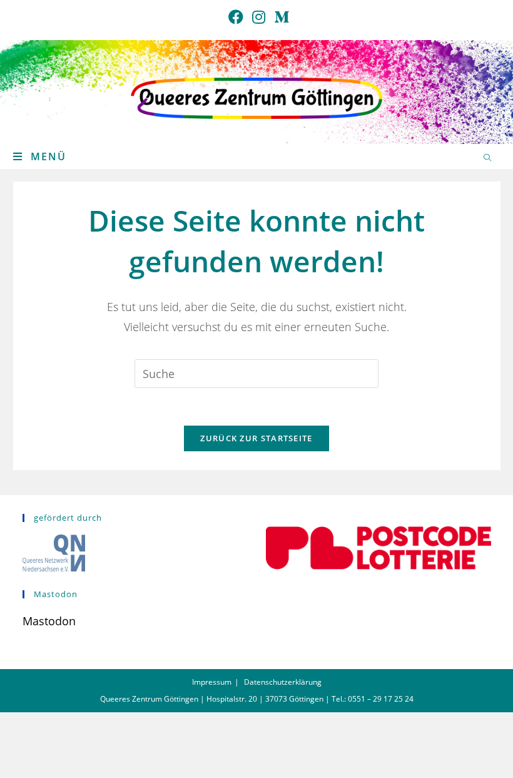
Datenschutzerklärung (283, 682)
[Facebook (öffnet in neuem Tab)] (236, 16)
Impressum (211, 682)
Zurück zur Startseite (256, 438)
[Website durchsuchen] (487, 158)
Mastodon (49, 620)
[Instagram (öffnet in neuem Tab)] (259, 16)
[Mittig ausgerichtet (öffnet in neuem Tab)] (279, 16)
